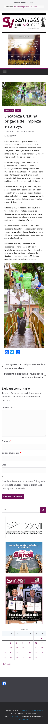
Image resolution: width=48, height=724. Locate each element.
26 (5, 657)
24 (36, 652)
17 (36, 648)
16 (30, 648)
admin (8, 131)
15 (23, 648)
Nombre (6, 441)
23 (30, 652)
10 (36, 643)
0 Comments (30, 131)
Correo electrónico (11, 453)
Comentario (8, 407)
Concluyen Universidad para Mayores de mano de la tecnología (25, 366)
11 (42, 643)
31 (36, 657)
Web (4, 464)
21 (17, 652)
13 (11, 648)
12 (5, 648)
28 (17, 657)
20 (11, 652)
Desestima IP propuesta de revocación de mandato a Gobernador (23, 375)
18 (42, 648)
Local (18, 110)
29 (23, 657)
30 (30, 657)
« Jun (4, 664)
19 (5, 652)
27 (11, 657)
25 (42, 652)
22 (23, 652)
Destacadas (9, 110)
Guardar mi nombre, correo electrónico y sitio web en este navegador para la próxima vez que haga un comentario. (23, 485)
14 (17, 648)
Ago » (10, 664)
